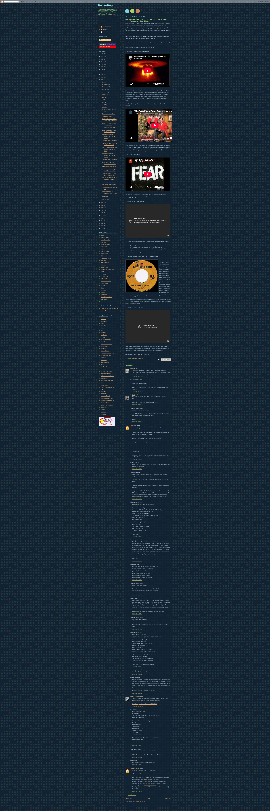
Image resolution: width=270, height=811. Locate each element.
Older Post (168, 798)
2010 (102, 213)
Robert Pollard (104, 283)
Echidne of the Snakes (106, 344)
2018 (102, 74)
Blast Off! (103, 330)
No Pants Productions (106, 371)
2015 (102, 82)
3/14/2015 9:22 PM (137, 764)
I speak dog (104, 360)
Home (148, 798)
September (105, 92)
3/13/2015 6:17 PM (137, 613)
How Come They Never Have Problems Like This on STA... (109, 149)
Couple (102, 249)
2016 (102, 79)
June (103, 99)
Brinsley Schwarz (105, 244)
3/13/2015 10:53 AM (137, 421)
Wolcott (103, 409)
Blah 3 (102, 328)
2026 (102, 54)
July (103, 97)
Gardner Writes (105, 350)
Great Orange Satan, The (107, 353)
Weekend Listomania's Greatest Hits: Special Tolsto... (108, 155)
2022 (102, 64)
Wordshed (103, 411)
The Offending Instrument (108, 182)
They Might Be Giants (106, 297)
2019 (102, 72)
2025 (102, 56)
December (105, 84)
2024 (102, 59)
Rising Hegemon (105, 385)
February (104, 196)
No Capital (103, 369)
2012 (102, 207)
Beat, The (103, 242)
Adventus (103, 319)
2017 (102, 77)
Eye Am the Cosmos (107, 116)
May (103, 102)
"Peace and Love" (148, 781)
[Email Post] (159, 359)
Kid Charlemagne (107, 26)
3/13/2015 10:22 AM (137, 376)
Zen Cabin (103, 414)
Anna (133, 368)
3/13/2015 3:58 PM (137, 580)
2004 (102, 228)
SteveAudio (104, 393)
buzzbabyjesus (136, 696)
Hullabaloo (103, 357)
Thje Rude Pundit (105, 402)
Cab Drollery (104, 335)
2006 (102, 223)
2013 (102, 205)
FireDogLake (104, 346)
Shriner (134, 425)
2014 (102, 202)
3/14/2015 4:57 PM (137, 757)
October (104, 89)
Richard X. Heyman (106, 281)
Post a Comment (132, 795)
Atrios (102, 323)
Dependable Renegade (106, 339)
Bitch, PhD (103, 325)
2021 (102, 66)
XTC (102, 301)
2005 (102, 225)
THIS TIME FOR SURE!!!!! (109, 166)
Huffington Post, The (106, 355)
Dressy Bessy (104, 253)
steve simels (106, 32)
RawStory (103, 382)
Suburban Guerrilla (105, 396)
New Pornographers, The (107, 269)
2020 (102, 69)
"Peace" (141, 777)
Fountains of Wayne (106, 258)
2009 (102, 215)
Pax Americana (104, 378)
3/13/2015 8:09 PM (137, 674)
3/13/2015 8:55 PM (137, 693)
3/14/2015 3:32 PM (137, 745)
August (104, 94)
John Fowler (135, 768)
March (104, 107)
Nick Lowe (103, 271)
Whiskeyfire (104, 407)
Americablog (104, 321)
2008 (102, 218)
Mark (133, 395)
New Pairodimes (105, 366)
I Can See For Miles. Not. (108, 127)
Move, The (103, 265)
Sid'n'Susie (103, 290)
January (104, 199)
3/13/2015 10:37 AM (137, 404)
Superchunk (104, 294)
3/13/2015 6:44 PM (137, 629)
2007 (102, 220)
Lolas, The (103, 260)
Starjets (103, 292)
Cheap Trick (104, 246)
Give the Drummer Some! (108, 113)
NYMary (105, 29)
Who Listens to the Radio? (108, 184)
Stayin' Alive (104, 391)
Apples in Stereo (105, 237)
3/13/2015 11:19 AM (137, 459)
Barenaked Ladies (105, 239)
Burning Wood (104, 310)
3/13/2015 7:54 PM (137, 666)
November (105, 87)
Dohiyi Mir (103, 341)
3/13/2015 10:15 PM (137, 706)
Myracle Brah (104, 267)
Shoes (102, 287)
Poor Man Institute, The (107, 380)
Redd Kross (104, 278)
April (103, 104)
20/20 (102, 235)
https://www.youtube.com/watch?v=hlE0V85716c (144, 704)
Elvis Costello (104, 255)
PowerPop (105, 5)
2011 (102, 210)
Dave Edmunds (105, 251)
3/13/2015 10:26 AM (137, 391)
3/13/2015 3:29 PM (137, 561)
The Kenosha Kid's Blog (107, 398)
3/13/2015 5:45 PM (137, 595)
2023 (102, 61)
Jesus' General (105, 362)
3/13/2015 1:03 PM (137, 469)
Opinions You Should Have (107, 376)
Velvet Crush (104, 299)
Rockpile (103, 285)
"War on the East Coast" (150, 785)
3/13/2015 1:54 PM (137, 536)
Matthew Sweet (105, 262)
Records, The (104, 276)
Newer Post (129, 798)
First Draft (103, 348)
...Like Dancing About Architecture (109, 308)
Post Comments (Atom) (139, 801)
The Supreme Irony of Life (107, 400)
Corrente (103, 337)
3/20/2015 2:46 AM (137, 791)
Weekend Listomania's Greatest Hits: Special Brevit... (108, 136)
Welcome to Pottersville (107, 405)
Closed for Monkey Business (109, 140)
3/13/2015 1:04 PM (137, 499)
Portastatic (103, 274)
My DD (102, 364)
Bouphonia (103, 332)
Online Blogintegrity (106, 373)
